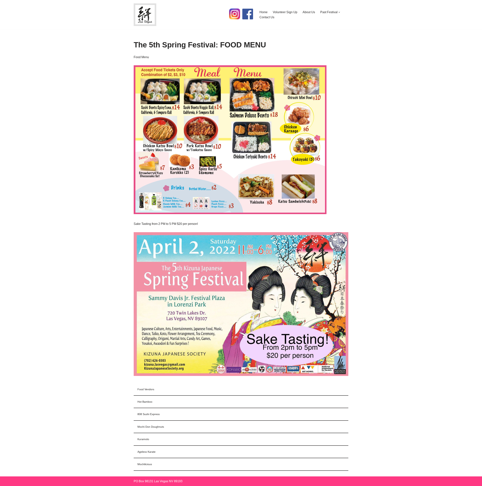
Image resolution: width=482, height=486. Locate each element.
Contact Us (266, 17)
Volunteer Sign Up (285, 12)
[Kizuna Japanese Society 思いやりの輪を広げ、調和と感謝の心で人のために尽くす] (145, 14)
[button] (339, 12)
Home (263, 12)
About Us (309, 12)
